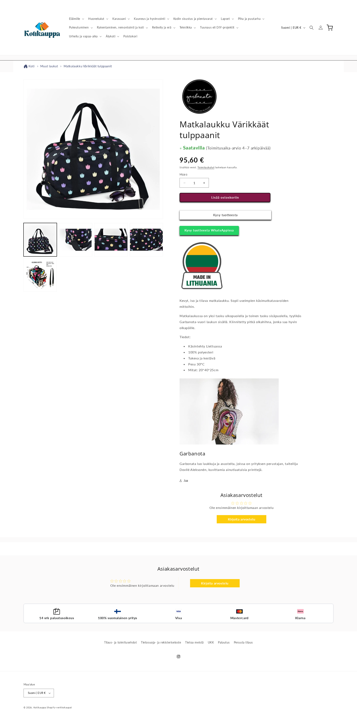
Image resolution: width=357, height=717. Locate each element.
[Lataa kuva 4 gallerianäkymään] (146, 239)
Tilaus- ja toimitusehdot (120, 642)
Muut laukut (49, 66)
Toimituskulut (206, 167)
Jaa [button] (186, 480)
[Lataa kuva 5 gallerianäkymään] (40, 275)
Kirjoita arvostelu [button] (241, 519)
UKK (211, 642)
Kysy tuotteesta (225, 215)
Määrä (183, 174)
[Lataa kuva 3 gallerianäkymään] (111, 239)
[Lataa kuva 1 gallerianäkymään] (40, 239)
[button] (76, 18)
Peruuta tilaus (243, 642)
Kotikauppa (39, 707)
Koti (32, 66)
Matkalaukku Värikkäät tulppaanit (88, 66)
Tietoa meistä (194, 642)
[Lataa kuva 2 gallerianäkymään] (75, 239)
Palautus (224, 642)
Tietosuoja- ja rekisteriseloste (161, 642)
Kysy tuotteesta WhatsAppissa (209, 230)
